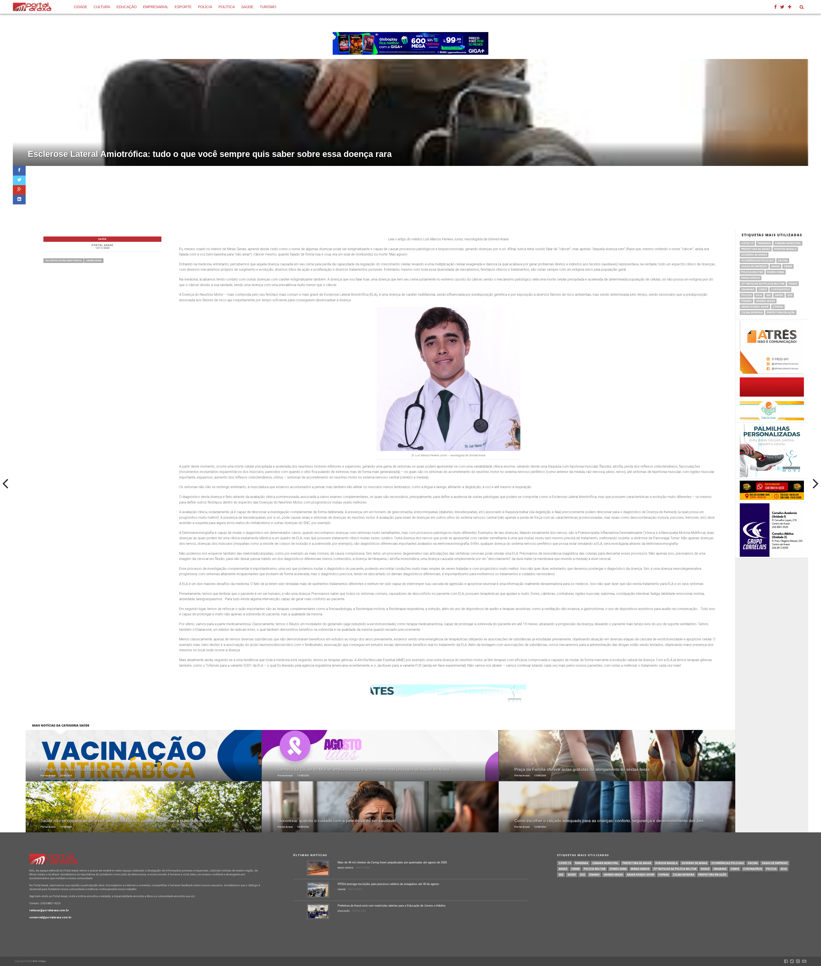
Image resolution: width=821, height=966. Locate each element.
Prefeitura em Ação (781, 312)
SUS (789, 295)
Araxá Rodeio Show (755, 306)
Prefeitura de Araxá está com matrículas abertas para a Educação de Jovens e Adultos (392, 905)
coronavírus (780, 289)
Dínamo (746, 301)
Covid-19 (747, 243)
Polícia (205, 7)
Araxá (775, 266)
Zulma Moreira (752, 312)
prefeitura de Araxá (755, 249)
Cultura (102, 7)
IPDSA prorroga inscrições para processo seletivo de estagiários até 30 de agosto (388, 884)
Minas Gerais (750, 277)
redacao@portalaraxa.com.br (49, 910)
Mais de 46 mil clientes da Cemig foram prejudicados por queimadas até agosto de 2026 (392, 862)
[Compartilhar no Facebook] (19, 171)
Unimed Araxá (93, 260)
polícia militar (752, 272)
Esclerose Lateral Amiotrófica (63, 260)
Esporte (183, 7)
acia (759, 295)
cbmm (788, 266)
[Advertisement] (417, 198)
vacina (783, 260)
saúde (779, 295)
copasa (778, 306)
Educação (127, 7)
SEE (768, 295)
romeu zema (775, 272)
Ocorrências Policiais (757, 260)
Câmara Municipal (788, 243)
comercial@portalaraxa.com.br (50, 917)
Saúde (247, 7)
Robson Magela (785, 249)
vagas (793, 283)
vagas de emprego (754, 266)
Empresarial (155, 7)
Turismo (268, 7)
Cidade (80, 7)
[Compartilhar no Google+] (19, 190)
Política (227, 7)
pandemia (764, 243)
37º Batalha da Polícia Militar (762, 283)
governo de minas (754, 254)
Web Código (39, 961)
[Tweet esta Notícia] (19, 180)
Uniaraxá (747, 289)
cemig (762, 289)
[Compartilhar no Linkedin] (19, 199)
